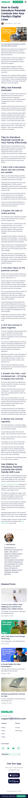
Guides (3, 734)
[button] (10, 754)
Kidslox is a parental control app (9, 484)
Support (3, 727)
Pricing (3, 731)
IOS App (17, 727)
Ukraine (3, 737)
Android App (18, 731)
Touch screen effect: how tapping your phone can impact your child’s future (12, 607)
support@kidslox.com (13, 718)
